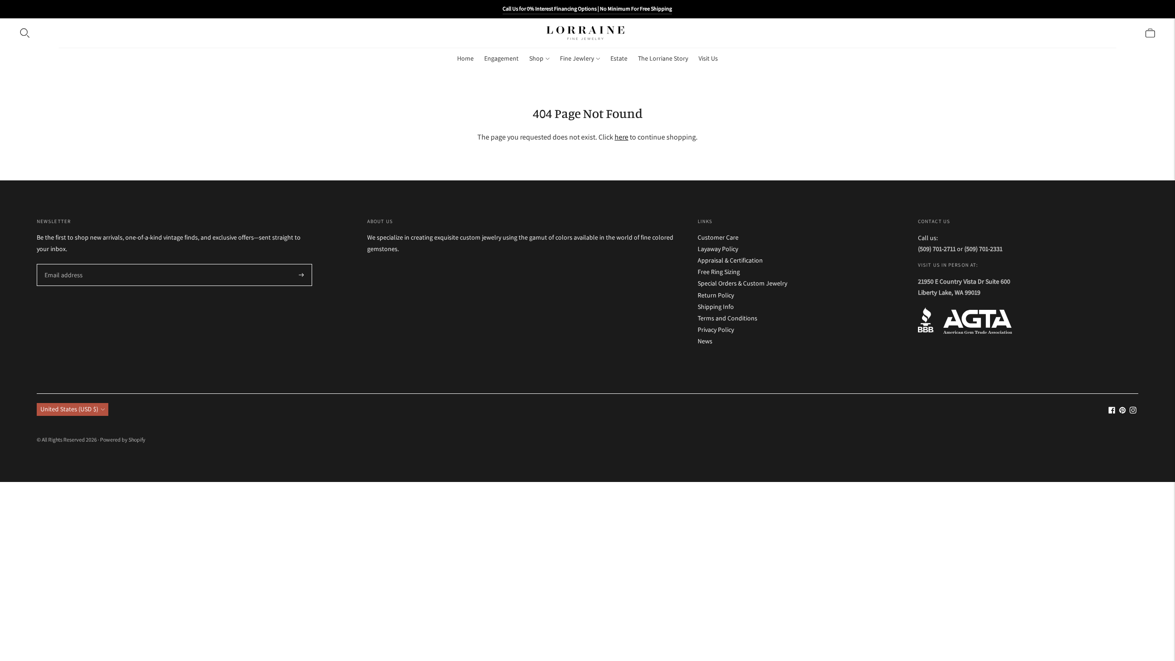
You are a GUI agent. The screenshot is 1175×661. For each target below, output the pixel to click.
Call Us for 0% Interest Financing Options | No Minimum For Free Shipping (587, 8)
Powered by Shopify (122, 439)
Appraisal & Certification (730, 260)
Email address (62, 264)
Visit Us (708, 58)
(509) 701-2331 (983, 249)
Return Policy (716, 295)
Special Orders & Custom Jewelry (742, 283)
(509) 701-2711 (937, 249)
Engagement (501, 58)
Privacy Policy (716, 329)
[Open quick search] (24, 33)
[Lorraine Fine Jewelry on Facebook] (1111, 411)
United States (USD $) (69, 409)
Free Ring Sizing (719, 272)
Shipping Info (716, 306)
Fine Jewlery (577, 58)
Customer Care (718, 237)
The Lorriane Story (663, 58)
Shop (536, 58)
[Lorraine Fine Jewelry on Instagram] (1133, 411)
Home (465, 58)
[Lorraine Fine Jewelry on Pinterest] (1122, 411)
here (621, 137)
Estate (618, 58)
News (705, 341)
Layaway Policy (718, 249)
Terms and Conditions (727, 318)
